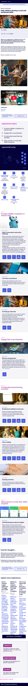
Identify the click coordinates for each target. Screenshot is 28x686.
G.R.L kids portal (6, 368)
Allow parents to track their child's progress (12, 141)
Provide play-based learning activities (13, 137)
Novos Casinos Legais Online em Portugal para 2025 (5, 585)
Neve (2, 684)
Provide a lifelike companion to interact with (14, 129)
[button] (3, 74)
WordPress (14, 684)
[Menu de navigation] (25, 1)
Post (21, 596)
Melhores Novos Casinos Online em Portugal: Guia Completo (13, 586)
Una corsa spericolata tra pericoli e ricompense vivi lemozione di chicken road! (22, 588)
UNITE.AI (3, 110)
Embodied (3, 109)
